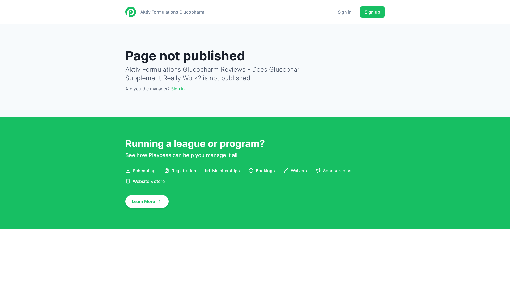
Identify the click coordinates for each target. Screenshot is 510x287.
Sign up (372, 12)
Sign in (345, 12)
